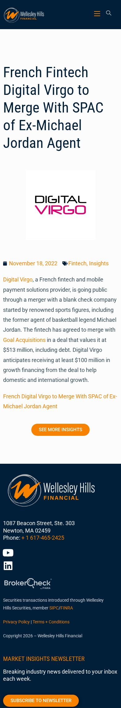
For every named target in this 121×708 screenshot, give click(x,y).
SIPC (54, 607)
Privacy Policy (16, 621)
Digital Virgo (18, 279)
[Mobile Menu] (98, 13)
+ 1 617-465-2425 (42, 537)
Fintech (77, 263)
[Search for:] (106, 13)
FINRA (66, 607)
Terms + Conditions (51, 621)
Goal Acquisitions (24, 340)
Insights (99, 263)
